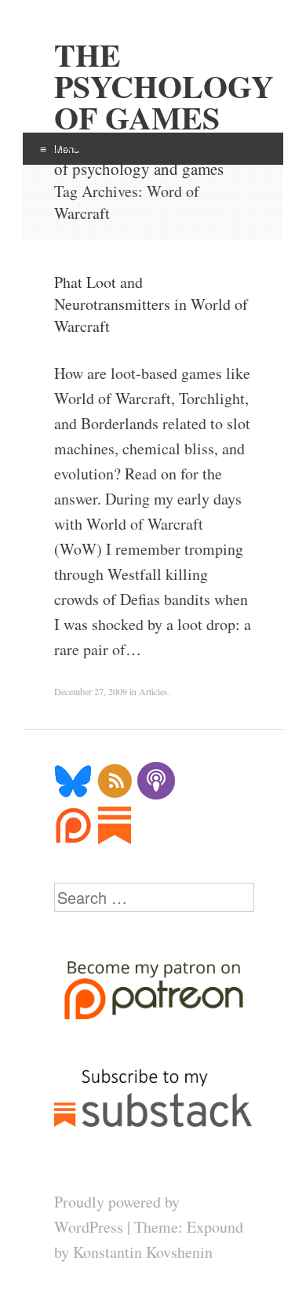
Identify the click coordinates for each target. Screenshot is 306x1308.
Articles (153, 691)
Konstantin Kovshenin (143, 1251)
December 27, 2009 (90, 691)
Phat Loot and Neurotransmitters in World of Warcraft (151, 304)
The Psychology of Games (153, 86)
